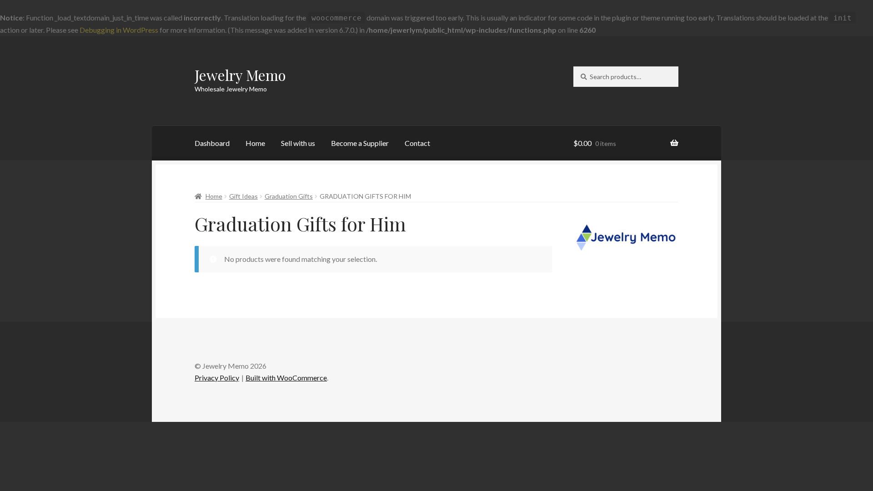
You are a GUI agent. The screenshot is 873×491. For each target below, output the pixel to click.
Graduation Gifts (289, 196)
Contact (417, 143)
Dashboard (212, 143)
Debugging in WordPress (119, 29)
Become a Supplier (360, 143)
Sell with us (298, 143)
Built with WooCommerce (286, 377)
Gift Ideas (243, 196)
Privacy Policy (217, 377)
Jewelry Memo (240, 75)
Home (255, 143)
